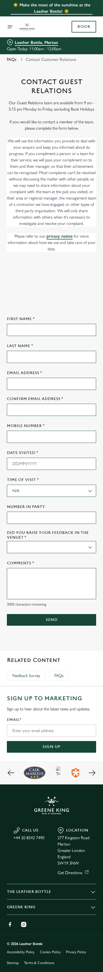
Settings (79, 547)
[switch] (89, 493)
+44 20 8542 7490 (28, 837)
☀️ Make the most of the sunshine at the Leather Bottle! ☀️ (51, 8)
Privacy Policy (76, 952)
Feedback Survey (26, 675)
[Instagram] (24, 924)
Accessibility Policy (21, 952)
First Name (21, 319)
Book (84, 27)
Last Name (20, 346)
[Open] (10, 27)
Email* (14, 719)
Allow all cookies (51, 564)
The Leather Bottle (29, 891)
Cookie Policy (50, 952)
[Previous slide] (11, 773)
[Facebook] (10, 924)
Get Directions (70, 872)
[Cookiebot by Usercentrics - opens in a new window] (74, 385)
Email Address (24, 373)
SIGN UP (51, 746)
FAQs (11, 59)
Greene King (21, 907)
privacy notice (59, 236)
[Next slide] (92, 773)
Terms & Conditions (39, 963)
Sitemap (13, 963)
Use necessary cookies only (51, 581)
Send (51, 619)
